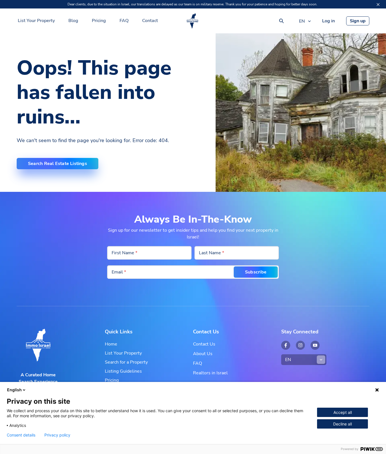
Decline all (342, 424)
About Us (202, 354)
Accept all (342, 412)
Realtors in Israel (210, 373)
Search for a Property (126, 362)
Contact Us (204, 344)
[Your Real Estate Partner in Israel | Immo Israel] (192, 21)
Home (111, 344)
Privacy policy (57, 435)
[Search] (281, 21)
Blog (73, 21)
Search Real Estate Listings (57, 163)
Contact (150, 21)
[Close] (378, 4)
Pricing (99, 21)
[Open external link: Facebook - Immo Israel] (285, 345)
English (14, 389)
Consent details (21, 435)
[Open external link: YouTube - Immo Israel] (315, 345)
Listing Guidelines (123, 371)
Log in (328, 21)
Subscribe (255, 272)
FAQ (124, 21)
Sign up (358, 21)
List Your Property (36, 21)
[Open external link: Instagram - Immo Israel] (300, 345)
